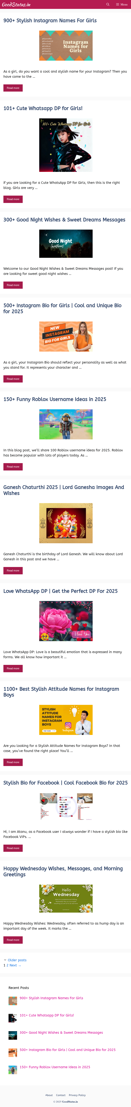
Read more (13, 87)
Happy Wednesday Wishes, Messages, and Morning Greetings (63, 872)
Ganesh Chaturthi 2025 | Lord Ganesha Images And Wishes (63, 490)
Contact (61, 1095)
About (49, 1095)
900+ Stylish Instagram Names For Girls (50, 21)
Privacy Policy (77, 1095)
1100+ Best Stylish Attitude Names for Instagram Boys (61, 692)
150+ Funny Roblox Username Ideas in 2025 (54, 399)
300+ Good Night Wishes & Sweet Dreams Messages (64, 220)
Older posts (17, 960)
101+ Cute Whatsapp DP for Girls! (43, 108)
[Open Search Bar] (108, 4)
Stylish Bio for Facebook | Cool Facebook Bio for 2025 (65, 783)
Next (15, 965)
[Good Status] (16, 4)
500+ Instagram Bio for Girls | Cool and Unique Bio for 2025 (62, 309)
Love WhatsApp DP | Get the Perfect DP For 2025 (60, 591)
